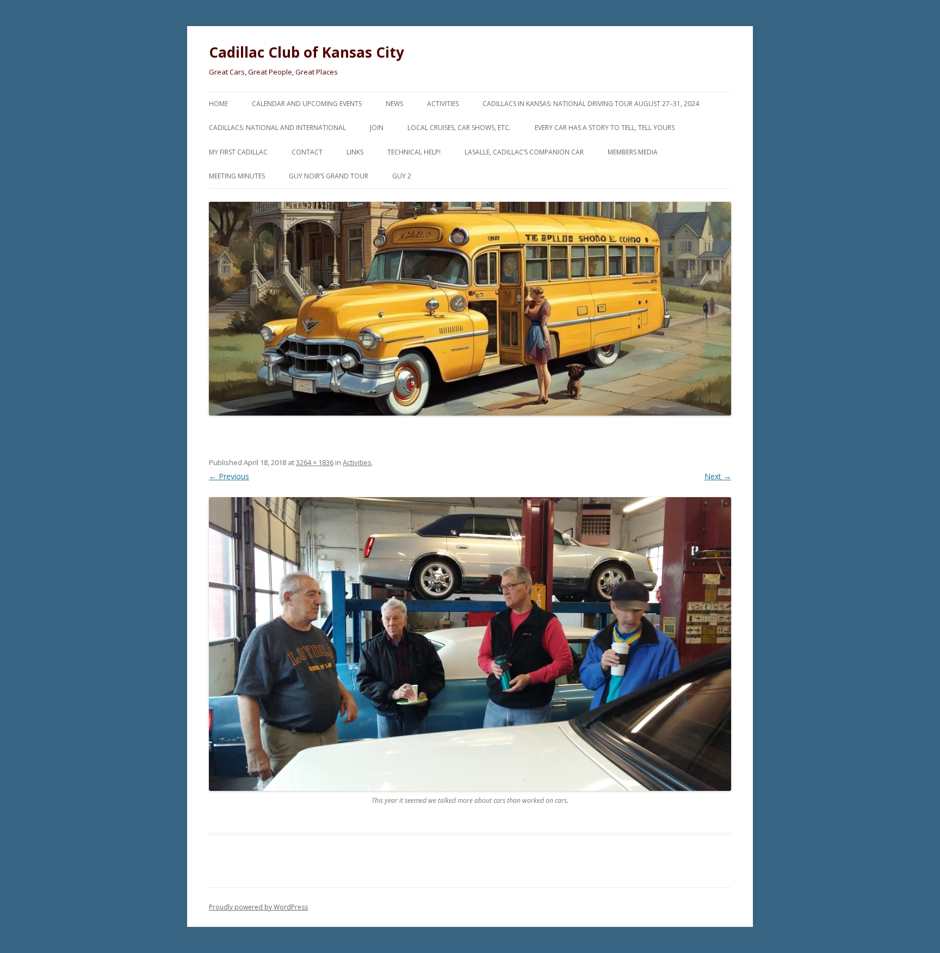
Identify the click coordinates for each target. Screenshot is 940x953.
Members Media (633, 152)
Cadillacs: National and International (277, 127)
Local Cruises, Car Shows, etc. (459, 127)
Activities (443, 103)
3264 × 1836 (314, 462)
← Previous (229, 476)
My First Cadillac (238, 152)
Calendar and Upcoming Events (307, 103)
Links (355, 152)
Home (218, 103)
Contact (307, 152)
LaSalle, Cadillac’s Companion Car (524, 152)
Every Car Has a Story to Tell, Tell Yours (605, 127)
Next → (717, 476)
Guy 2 (401, 176)
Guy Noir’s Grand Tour (328, 176)
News (394, 103)
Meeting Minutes (237, 176)
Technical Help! (414, 152)
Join (377, 127)
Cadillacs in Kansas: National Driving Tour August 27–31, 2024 (591, 103)
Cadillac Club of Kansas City (306, 52)
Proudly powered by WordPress (258, 907)
